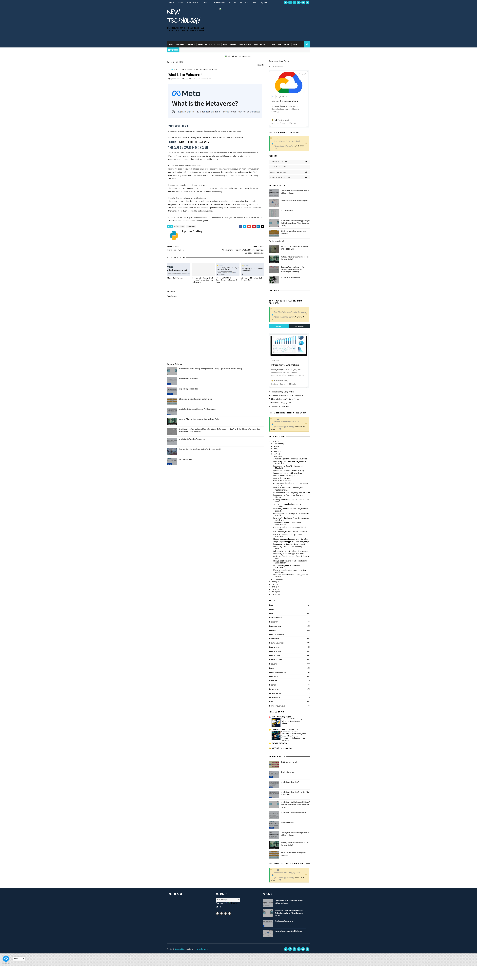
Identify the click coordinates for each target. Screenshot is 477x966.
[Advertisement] (215, 350)
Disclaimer (206, 2)
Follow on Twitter (278, 162)
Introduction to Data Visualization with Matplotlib (288, 467)
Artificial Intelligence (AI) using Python (284, 399)
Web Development (278, 706)
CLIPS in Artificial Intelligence (290, 277)
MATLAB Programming (282, 748)
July (275, 449)
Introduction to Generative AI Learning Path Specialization (197, 409)
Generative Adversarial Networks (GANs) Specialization (289, 528)
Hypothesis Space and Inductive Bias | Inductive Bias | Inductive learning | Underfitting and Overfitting (293, 269)
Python (264, 2)
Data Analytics (277, 643)
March (276, 456)
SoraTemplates (179, 949)
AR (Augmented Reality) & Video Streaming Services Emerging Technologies (203, 280)
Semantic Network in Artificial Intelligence (294, 200)
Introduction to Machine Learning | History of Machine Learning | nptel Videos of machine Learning (210, 368)
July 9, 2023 (299, 146)
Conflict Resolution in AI (276, 241)
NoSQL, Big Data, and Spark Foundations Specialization (290, 562)
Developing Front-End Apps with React (288, 553)
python (274, 681)
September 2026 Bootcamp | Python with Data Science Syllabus (292, 721)
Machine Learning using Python (281, 392)
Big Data (274, 622)
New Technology (183, 16)
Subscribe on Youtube (280, 172)
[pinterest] (307, 2)
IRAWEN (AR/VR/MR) (280, 743)
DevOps (271, 44)
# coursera (191, 226)
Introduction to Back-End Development (289, 544)
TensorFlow (276, 693)
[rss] (299, 2)
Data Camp (275, 647)
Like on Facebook (278, 167)
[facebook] (290, 2)
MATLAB (232, 2)
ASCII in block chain (287, 210)
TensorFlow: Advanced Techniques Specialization (287, 523)
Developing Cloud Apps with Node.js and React (289, 547)
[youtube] (303, 2)
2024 (274, 441)
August (277, 446)
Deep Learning (229, 44)
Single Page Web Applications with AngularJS (291, 541)
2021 (274, 587)
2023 (274, 581)
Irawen (254, 2)
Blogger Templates (202, 949)
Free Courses (219, 2)
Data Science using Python (280, 402)
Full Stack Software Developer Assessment (290, 551)
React (273, 685)
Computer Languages (281, 717)
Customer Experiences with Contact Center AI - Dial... (291, 557)
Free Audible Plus (276, 66)
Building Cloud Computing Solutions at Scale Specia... (291, 500)
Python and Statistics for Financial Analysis (286, 395)
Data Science (245, 44)
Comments (299, 326)
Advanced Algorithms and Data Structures (290, 459)
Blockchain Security (185, 459)
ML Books (275, 676)
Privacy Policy (192, 2)
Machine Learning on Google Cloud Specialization (287, 535)
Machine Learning (184, 44)
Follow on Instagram (280, 177)
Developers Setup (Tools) (279, 61)
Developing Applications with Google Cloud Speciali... (290, 510)
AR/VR (287, 44)
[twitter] (286, 2)
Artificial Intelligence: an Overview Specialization (286, 566)
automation (276, 618)
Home (171, 2)
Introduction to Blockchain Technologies (192, 439)
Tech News (275, 689)
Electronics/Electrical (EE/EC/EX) (286, 729)
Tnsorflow (275, 697)
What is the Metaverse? (194, 142)
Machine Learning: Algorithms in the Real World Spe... (289, 571)
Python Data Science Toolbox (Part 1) (288, 470)
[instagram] (294, 2)
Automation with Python (279, 406)
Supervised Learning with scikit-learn (287, 473)
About (180, 2)
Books (295, 44)
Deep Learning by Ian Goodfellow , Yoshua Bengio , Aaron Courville (200, 449)
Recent (279, 326)
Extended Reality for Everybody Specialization (252, 279)
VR (197, 69)
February (277, 579)
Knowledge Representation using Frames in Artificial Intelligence (295, 191)
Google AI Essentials (287, 772)
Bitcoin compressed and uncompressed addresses (195, 398)
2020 (274, 589)
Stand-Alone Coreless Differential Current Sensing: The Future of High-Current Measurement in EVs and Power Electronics (293, 735)
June (276, 451)
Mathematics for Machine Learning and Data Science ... (291, 575)
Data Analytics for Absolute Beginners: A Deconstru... (289, 462)
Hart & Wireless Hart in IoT (289, 761)
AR (272, 613)
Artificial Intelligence (209, 44)
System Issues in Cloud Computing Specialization (287, 505)
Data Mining (276, 651)
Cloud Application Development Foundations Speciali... (291, 514)
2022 (274, 584)
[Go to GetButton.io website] (6, 963)
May (276, 454)
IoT (279, 44)
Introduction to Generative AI (188, 378)
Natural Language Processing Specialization (290, 539)
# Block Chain (179, 226)
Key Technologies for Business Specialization (291, 532)
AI (272, 605)
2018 (274, 594)
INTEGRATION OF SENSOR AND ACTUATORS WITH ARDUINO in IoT (295, 247)
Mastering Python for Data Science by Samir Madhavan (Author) (199, 419)
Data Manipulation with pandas (285, 475)
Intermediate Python (281, 478)
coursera (190, 69)
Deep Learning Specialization (188, 388)
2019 (274, 592)
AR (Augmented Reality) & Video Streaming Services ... (290, 484)
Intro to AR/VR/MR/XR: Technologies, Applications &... (288, 489)
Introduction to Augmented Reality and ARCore (288, 496)
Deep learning (276, 660)
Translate (234, 903)
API (272, 609)
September (278, 444)
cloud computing (278, 634)
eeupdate (244, 2)
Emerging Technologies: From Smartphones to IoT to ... (291, 519)
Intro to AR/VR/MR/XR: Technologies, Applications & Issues (226, 280)
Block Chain (259, 44)
